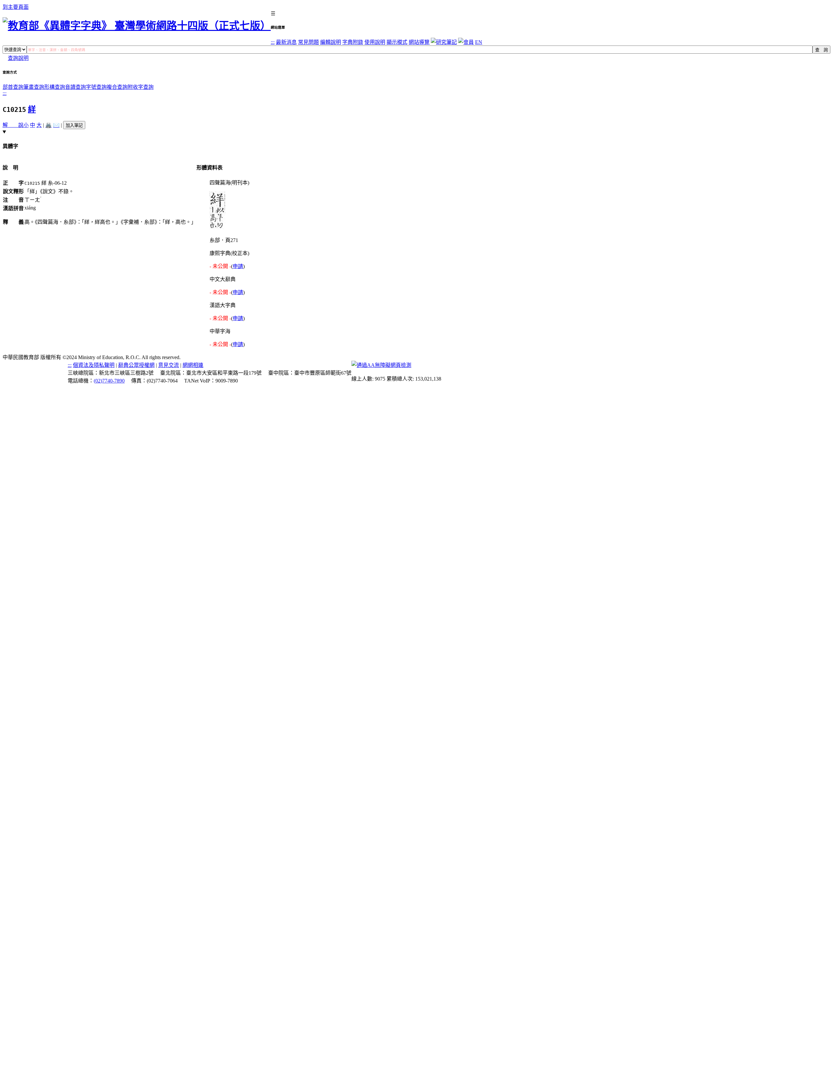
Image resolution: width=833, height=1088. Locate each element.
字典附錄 (352, 42)
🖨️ (48, 125)
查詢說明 (18, 58)
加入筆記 (74, 125)
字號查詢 (96, 87)
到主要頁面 (16, 7)
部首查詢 (13, 87)
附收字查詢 (141, 87)
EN (478, 42)
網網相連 (193, 365)
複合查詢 (117, 87)
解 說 (13, 125)
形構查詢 (54, 87)
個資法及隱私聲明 (94, 365)
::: (273, 42)
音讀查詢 (75, 87)
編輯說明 (330, 42)
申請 (238, 266)
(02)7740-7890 (109, 380)
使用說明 (374, 42)
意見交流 (168, 365)
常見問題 (308, 42)
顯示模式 (397, 42)
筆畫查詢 (33, 87)
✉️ (56, 125)
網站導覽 (419, 42)
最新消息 (286, 42)
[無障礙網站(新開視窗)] (381, 365)
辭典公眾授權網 (136, 365)
